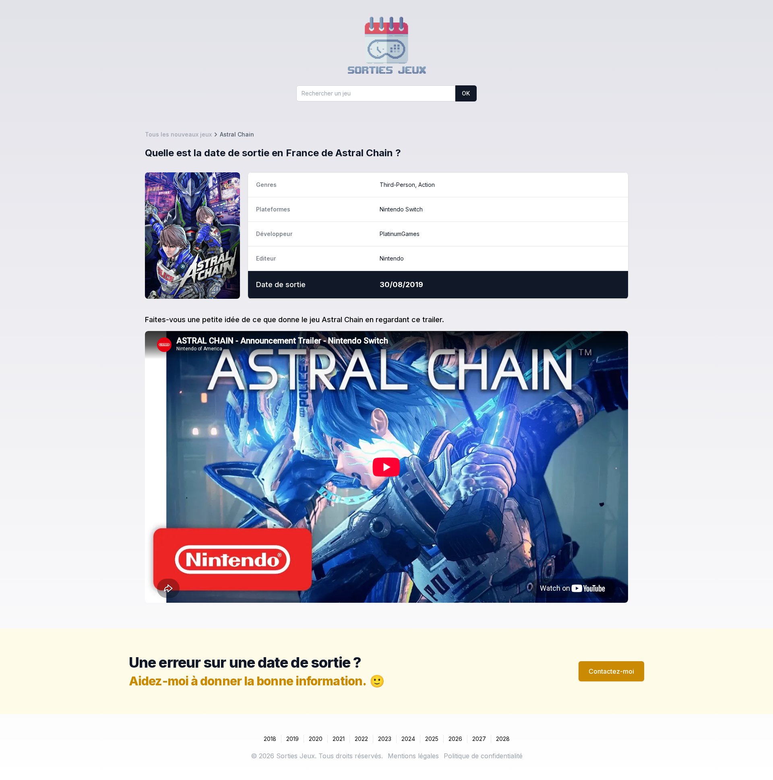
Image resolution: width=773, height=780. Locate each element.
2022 (361, 738)
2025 (431, 738)
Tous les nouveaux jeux (178, 134)
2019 (292, 738)
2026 (455, 738)
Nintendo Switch (401, 209)
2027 (479, 738)
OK (466, 93)
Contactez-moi (611, 671)
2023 (384, 738)
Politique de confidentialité (483, 756)
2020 (315, 738)
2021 (339, 738)
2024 (408, 738)
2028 (503, 738)
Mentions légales (413, 756)
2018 (270, 738)
